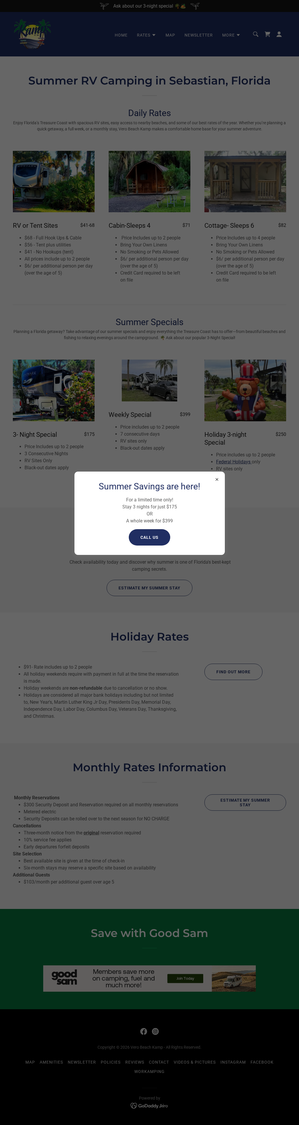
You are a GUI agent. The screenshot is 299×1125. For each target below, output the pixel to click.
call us (149, 537)
